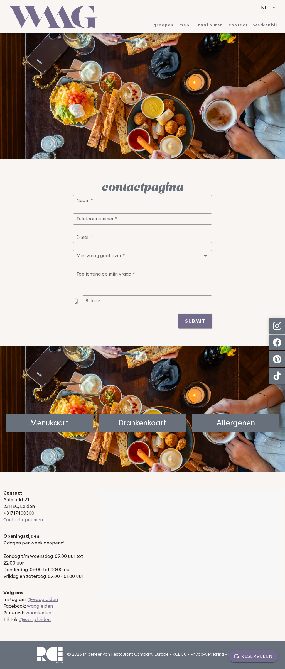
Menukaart (49, 423)
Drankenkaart (142, 423)
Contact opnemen (23, 520)
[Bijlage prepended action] (76, 301)
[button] (269, 7)
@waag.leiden (35, 619)
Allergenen (236, 423)
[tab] (163, 25)
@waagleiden (43, 599)
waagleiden (40, 606)
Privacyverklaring (207, 654)
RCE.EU (180, 654)
